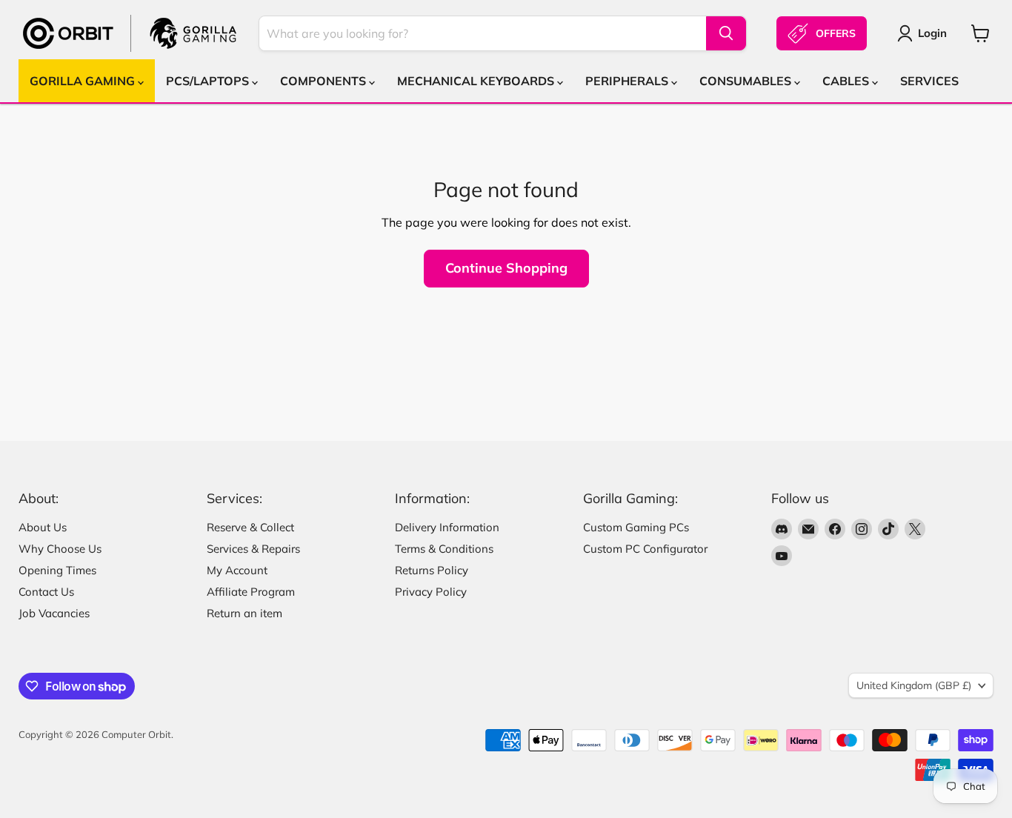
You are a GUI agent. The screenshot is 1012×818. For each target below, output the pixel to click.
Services (929, 80)
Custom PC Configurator (645, 549)
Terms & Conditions (444, 549)
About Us (43, 527)
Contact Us (46, 592)
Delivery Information (447, 527)
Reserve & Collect (250, 527)
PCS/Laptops (209, 80)
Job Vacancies (54, 613)
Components (324, 80)
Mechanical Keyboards (477, 80)
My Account (237, 570)
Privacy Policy (431, 592)
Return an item (244, 613)
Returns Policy (431, 570)
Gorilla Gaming (84, 80)
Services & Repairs (253, 549)
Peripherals (628, 80)
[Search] (726, 33)
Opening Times (57, 570)
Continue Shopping (506, 267)
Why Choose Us (60, 549)
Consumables (746, 80)
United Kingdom (913, 685)
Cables (847, 80)
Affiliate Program (251, 592)
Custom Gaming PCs (636, 527)
